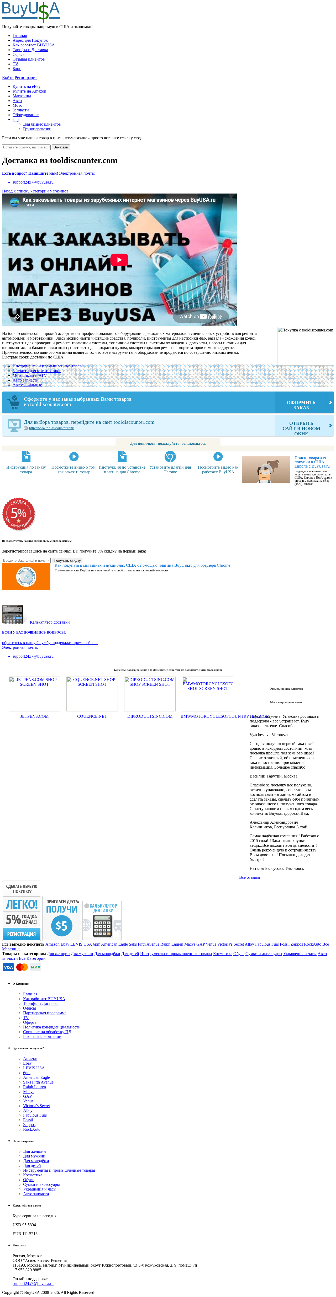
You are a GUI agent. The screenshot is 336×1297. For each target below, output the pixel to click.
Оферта (29, 1022)
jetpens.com (34, 716)
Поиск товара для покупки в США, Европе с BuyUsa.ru (312, 461)
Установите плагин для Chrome (170, 469)
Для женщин (58, 953)
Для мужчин (82, 953)
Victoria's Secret (230, 944)
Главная (20, 35)
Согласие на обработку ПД (47, 1032)
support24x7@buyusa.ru (33, 1283)
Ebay (65, 944)
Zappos (297, 944)
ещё (16, 119)
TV (15, 64)
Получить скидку (67, 560)
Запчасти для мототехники (37, 370)
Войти (8, 77)
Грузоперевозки (37, 129)
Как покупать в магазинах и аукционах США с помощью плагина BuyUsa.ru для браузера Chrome (142, 565)
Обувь (238, 953)
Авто (17, 100)
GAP (200, 944)
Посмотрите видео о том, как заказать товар (74, 469)
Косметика (222, 953)
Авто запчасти (26, 380)
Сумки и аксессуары (263, 953)
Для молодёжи (107, 953)
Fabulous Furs (267, 944)
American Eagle (114, 944)
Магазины (22, 96)
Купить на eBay (27, 86)
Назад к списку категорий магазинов (35, 191)
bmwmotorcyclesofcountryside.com (208, 716)
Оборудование (26, 114)
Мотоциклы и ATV (30, 375)
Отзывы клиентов (29, 59)
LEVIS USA (81, 944)
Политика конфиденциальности (52, 1027)
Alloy (249, 944)
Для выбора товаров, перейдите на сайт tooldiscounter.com (172, 427)
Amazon (52, 944)
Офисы (19, 54)
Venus (211, 944)
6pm (96, 944)
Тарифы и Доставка (30, 49)
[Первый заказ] (21, 939)
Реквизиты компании (42, 1036)
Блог (17, 68)
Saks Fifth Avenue (144, 944)
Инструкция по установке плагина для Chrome (122, 469)
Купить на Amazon (29, 91)
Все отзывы (249, 877)
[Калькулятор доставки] (102, 939)
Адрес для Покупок (30, 40)
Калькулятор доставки (50, 622)
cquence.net (92, 716)
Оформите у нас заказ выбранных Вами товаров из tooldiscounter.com (170, 403)
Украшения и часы (300, 953)
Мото (17, 105)
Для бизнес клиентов (42, 124)
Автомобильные (27, 385)
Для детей (130, 953)
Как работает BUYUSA (34, 45)
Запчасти (21, 110)
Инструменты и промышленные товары (49, 366)
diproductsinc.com (149, 716)
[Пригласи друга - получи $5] (62, 939)
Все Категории (32, 958)
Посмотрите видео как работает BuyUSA (218, 469)
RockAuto (312, 944)
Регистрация (26, 77)
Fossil (285, 944)
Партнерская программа (44, 1013)
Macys (189, 944)
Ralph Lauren (171, 944)
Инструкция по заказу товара (26, 469)
